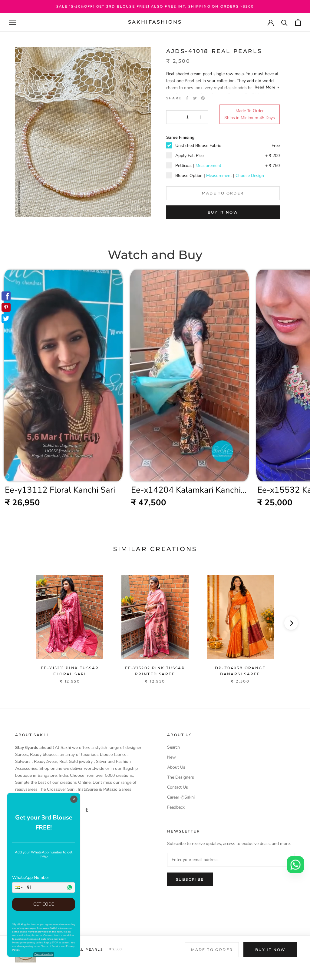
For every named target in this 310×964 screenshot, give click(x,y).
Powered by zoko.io (44, 954)
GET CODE (43, 904)
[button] (18, 888)
